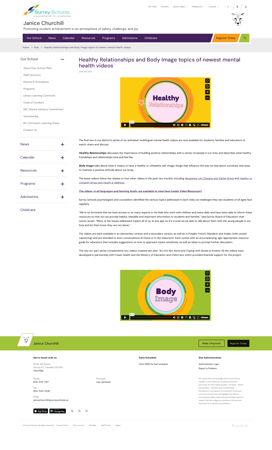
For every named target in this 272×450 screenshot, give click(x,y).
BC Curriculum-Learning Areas (41, 123)
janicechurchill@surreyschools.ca (50, 400)
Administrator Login (209, 364)
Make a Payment (211, 343)
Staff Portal (105, 425)
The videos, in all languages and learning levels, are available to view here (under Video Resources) (140, 191)
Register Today (226, 38)
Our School (34, 38)
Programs (108, 38)
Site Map (92, 425)
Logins (118, 425)
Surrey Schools (31, 425)
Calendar (69, 38)
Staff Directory (32, 75)
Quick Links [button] (179, 6)
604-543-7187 (41, 381)
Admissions (129, 38)
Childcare (150, 38)
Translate (197, 6)
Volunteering (30, 116)
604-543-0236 (41, 391)
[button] (245, 37)
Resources (88, 38)
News (52, 38)
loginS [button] (212, 6)
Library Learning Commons (39, 95)
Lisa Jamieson (103, 381)
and (209, 178)
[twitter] (246, 7)
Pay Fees (152, 6)
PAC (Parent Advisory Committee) (43, 109)
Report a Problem (208, 368)
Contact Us (30, 130)
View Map (38, 370)
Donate (165, 6)
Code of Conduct (33, 102)
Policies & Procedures (36, 82)
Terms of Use (78, 425)
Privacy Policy (62, 425)
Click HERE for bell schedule (153, 364)
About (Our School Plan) (37, 68)
